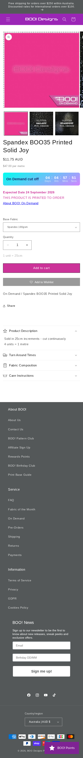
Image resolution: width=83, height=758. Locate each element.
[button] (8, 19)
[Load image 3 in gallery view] (67, 123)
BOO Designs (35, 751)
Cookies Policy (18, 607)
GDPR (12, 598)
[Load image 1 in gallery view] (16, 123)
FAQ (11, 500)
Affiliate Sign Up (19, 447)
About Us (14, 420)
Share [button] (11, 305)
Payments (15, 555)
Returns (13, 545)
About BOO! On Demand (20, 203)
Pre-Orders (16, 527)
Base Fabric (10, 219)
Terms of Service (19, 580)
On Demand (16, 518)
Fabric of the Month (21, 509)
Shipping (14, 536)
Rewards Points (19, 456)
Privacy (13, 589)
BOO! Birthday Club (21, 465)
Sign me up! (41, 671)
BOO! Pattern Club (21, 438)
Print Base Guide (20, 474)
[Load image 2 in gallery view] (41, 123)
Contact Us (15, 429)
